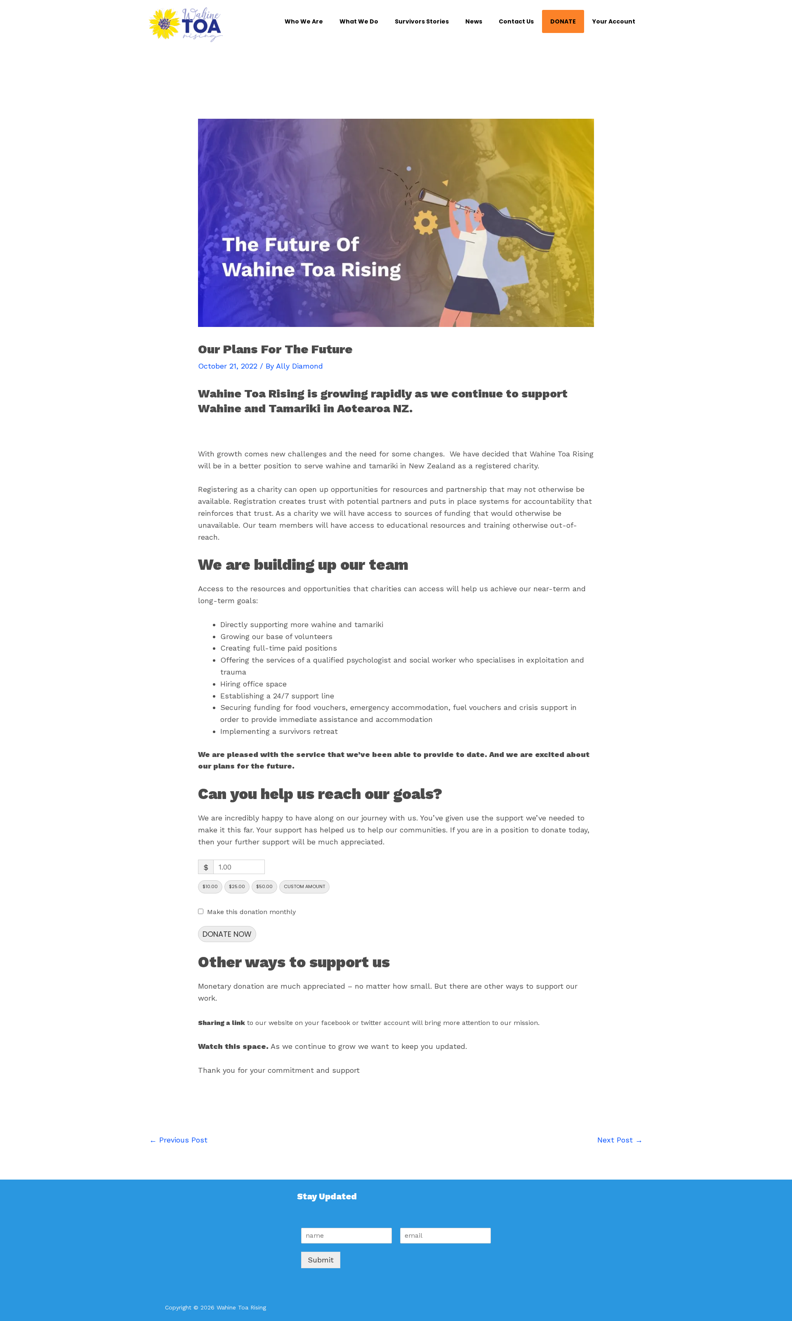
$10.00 (210, 886)
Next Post (620, 1139)
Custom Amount (304, 886)
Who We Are (304, 21)
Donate (563, 21)
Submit (321, 1259)
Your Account (613, 21)
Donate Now (227, 934)
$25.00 (237, 886)
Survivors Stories (422, 21)
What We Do (358, 21)
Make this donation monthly (251, 912)
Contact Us (516, 21)
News (473, 21)
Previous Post (178, 1139)
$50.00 (264, 886)
